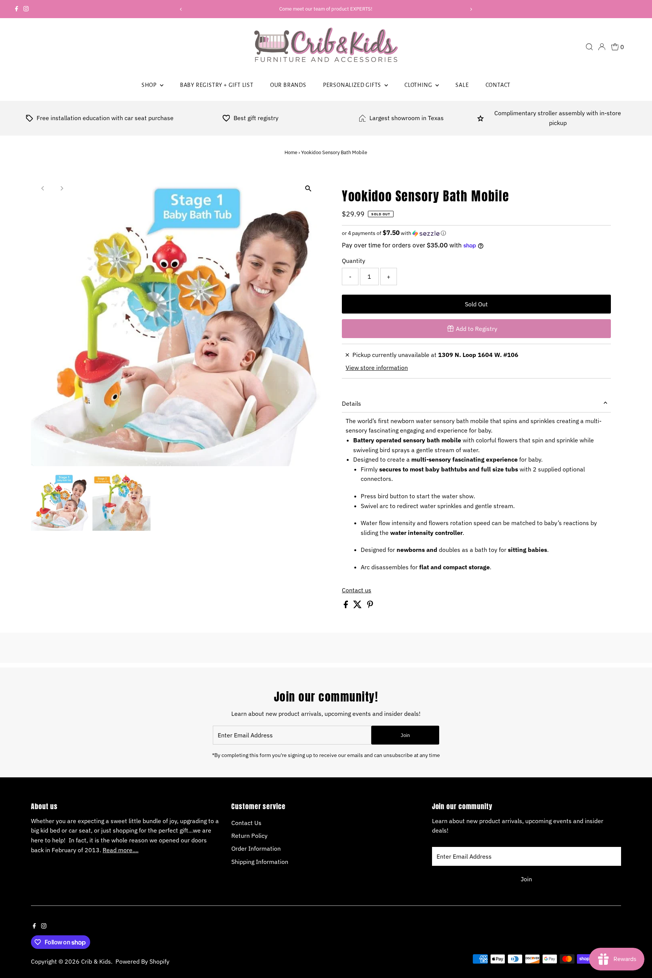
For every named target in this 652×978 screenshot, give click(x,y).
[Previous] (180, 9)
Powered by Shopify (142, 961)
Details (351, 403)
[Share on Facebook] (346, 606)
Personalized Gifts (353, 85)
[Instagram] (26, 9)
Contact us (356, 590)
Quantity (353, 260)
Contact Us (246, 823)
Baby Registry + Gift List (217, 85)
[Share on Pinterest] (370, 606)
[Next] (471, 9)
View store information (377, 368)
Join (405, 735)
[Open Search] (589, 46)
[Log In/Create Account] (601, 46)
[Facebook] (16, 9)
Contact (498, 85)
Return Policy (249, 835)
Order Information (256, 848)
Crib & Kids (96, 961)
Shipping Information (259, 861)
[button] (476, 233)
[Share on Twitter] (358, 606)
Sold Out (476, 304)
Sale (462, 85)
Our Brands (288, 85)
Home (290, 152)
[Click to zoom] (308, 188)
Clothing (419, 85)
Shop (149, 85)
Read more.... (120, 850)
